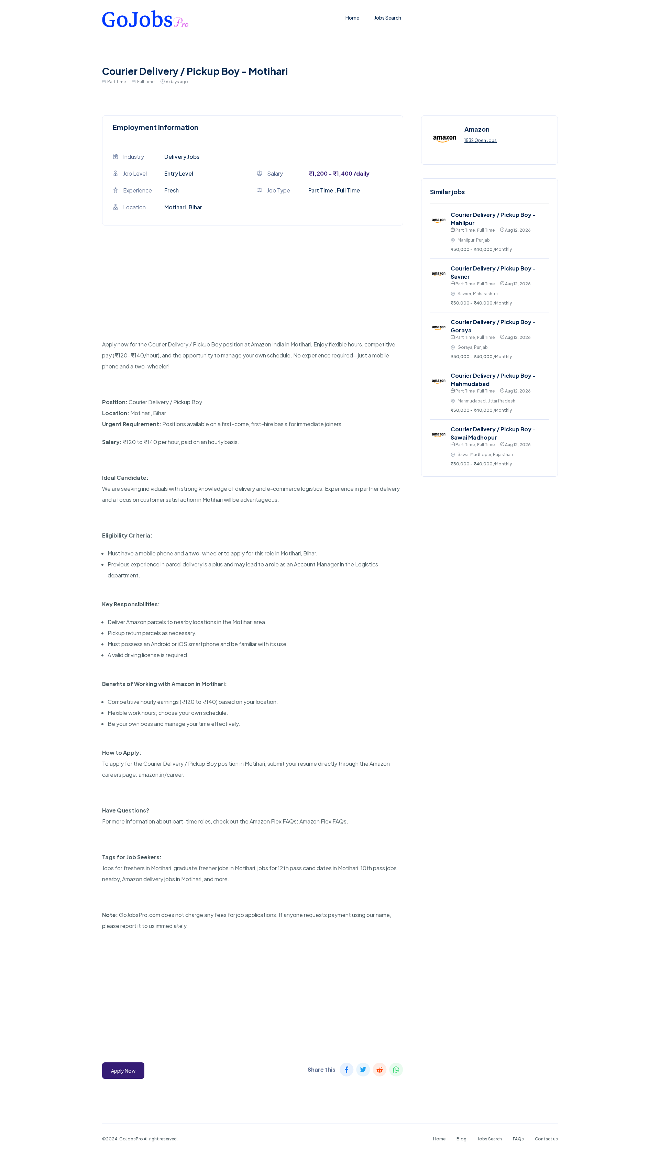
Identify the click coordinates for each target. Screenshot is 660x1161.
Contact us (546, 1138)
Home (352, 17)
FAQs (518, 1138)
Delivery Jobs (181, 156)
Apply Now (123, 1071)
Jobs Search (387, 17)
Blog (461, 1138)
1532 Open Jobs (480, 140)
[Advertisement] (252, 291)
